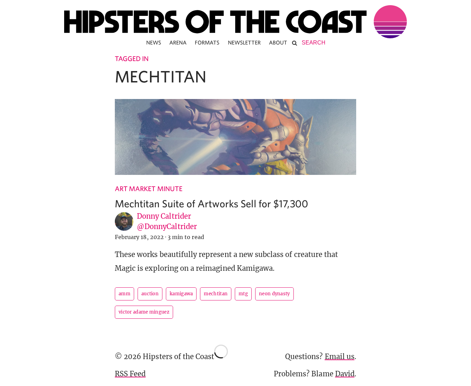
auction (150, 294)
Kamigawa (181, 294)
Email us (339, 356)
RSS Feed (130, 373)
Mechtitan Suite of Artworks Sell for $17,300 (211, 203)
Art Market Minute (148, 188)
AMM (124, 294)
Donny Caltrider (164, 216)
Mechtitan (216, 294)
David (344, 373)
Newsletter (244, 42)
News (153, 42)
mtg (243, 294)
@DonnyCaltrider (167, 226)
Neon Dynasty (274, 294)
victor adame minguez (144, 312)
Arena (178, 42)
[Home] (235, 21)
